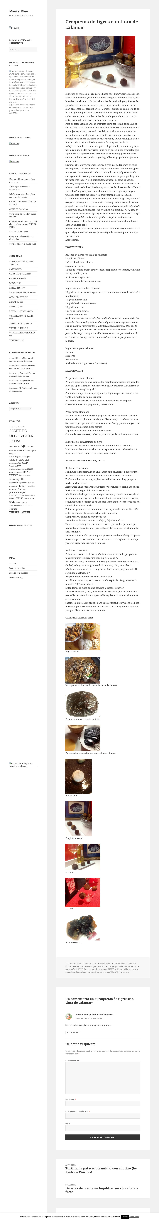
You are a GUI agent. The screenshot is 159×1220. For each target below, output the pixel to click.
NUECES (30, 482)
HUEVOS (14, 475)
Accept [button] (125, 1217)
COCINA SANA (15, 278)
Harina (29, 468)
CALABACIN (13, 460)
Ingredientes (89, 969)
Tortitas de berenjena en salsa (22, 244)
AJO (23, 446)
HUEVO (26, 471)
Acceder (13, 563)
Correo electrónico (77, 1111)
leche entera (101, 969)
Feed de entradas (17, 568)
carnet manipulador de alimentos (94, 1014)
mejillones (133, 969)
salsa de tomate (87, 972)
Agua (11, 446)
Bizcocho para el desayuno (20, 456)
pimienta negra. (17, 492)
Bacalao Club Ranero (18, 231)
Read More (134, 1216)
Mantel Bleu (18, 11)
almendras (12, 451)
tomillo (24, 503)
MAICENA (112, 969)
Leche (23, 475)
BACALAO (12, 454)
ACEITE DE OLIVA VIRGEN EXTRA (21, 435)
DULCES (13, 283)
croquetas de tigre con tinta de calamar (97, 966)
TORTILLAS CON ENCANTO (21, 316)
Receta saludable (29, 498)
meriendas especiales (18, 482)
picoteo (31, 485)
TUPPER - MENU (19, 512)
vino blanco (124, 972)
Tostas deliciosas (27, 506)
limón (28, 476)
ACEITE (12, 426)
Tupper (13, 508)
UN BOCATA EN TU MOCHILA (22, 332)
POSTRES (13, 306)
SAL (12, 502)
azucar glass (31, 450)
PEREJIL (22, 485)
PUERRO (19, 498)
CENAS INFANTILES (18, 274)
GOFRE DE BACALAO (18, 209)
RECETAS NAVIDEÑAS (19, 311)
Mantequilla (16, 479)
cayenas (75, 966)
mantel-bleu (90, 963)
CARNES (13, 269)
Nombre (70, 1099)
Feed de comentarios (18, 573)
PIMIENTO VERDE (29, 496)
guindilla (119, 966)
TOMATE (18, 502)
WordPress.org (16, 577)
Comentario (73, 1060)
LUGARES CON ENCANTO (20, 292)
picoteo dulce (13, 489)
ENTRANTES (14, 288)
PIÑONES (12, 498)
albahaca (30, 447)
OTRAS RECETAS (16, 297)
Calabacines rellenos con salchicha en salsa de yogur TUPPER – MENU (23, 224)
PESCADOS (14, 302)
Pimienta (22, 489)
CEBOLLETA (23, 463)
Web (67, 1123)
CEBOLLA (24, 459)
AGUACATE (16, 446)
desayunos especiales (17, 469)
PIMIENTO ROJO (16, 495)
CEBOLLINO (15, 465)
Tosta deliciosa (15, 506)
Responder (72, 1032)
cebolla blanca (13, 463)
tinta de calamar (102, 972)
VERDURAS (14, 340)
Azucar (21, 450)
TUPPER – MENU (16, 328)
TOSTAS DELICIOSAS (18, 323)
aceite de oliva (20, 427)
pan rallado (13, 486)
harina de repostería (15, 472)
